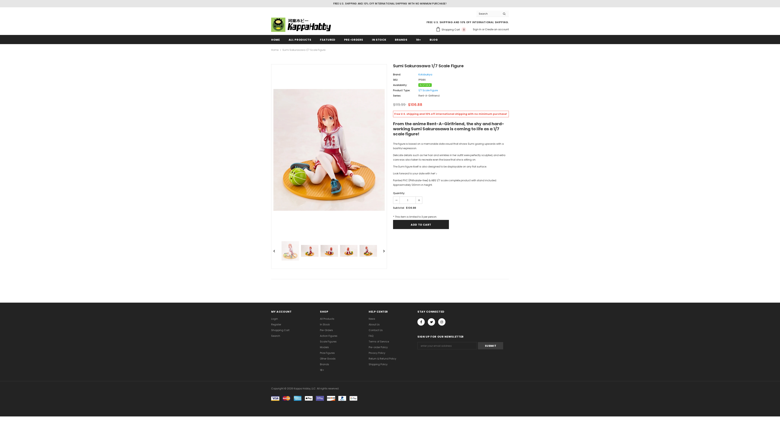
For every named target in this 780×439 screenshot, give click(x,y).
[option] (329, 150)
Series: (397, 95)
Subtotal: (399, 208)
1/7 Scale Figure (428, 90)
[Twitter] (431, 322)
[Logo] (301, 24)
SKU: (395, 79)
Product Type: (401, 90)
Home (274, 50)
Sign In (477, 29)
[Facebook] (421, 322)
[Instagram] (441, 322)
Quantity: (399, 193)
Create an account (497, 29)
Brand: (397, 74)
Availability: (400, 85)
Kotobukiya (425, 74)
